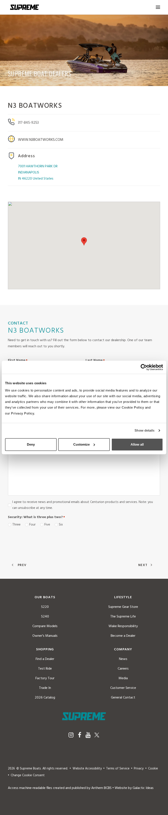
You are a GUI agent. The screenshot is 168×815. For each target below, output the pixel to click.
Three (16, 524)
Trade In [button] (45, 688)
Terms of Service (118, 768)
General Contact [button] (123, 697)
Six (61, 524)
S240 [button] (45, 616)
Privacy (139, 768)
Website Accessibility (87, 768)
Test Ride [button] (45, 669)
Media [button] (123, 678)
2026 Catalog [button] (45, 697)
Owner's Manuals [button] (45, 636)
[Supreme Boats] (24, 7)
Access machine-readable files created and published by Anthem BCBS (60, 788)
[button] (158, 7)
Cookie (153, 768)
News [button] (123, 659)
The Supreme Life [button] (123, 616)
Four (32, 524)
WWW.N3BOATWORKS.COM (40, 140)
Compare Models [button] (45, 626)
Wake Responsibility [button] (123, 626)
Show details (144, 430)
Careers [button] (123, 669)
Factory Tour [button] (44, 678)
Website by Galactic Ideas (134, 788)
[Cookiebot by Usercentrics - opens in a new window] (144, 367)
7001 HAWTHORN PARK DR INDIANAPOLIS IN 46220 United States (38, 173)
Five (47, 524)
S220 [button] (45, 607)
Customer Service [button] (123, 688)
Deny (31, 444)
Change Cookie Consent (28, 775)
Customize (81, 444)
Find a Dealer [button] (45, 659)
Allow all (137, 444)
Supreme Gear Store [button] (123, 607)
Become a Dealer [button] (123, 636)
